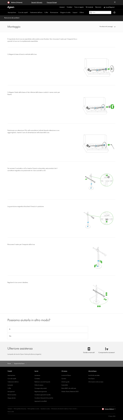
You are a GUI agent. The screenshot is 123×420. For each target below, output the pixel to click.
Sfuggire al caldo (65, 12)
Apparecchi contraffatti (41, 401)
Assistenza (37, 375)
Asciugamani (11, 391)
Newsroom (98, 7)
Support (75, 12)
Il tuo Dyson (91, 378)
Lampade (10, 385)
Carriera (64, 378)
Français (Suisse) (52, 2)
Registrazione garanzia (41, 391)
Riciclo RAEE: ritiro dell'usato (69, 388)
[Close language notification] (115, 2)
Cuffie (46, 12)
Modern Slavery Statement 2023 (70, 391)
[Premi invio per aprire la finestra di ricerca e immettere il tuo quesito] (100, 12)
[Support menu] (78, 12)
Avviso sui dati (11, 411)
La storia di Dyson (66, 375)
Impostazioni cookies (45, 408)
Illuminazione (54, 12)
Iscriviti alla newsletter (94, 375)
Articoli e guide (65, 382)
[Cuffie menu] (49, 12)
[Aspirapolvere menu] (17, 12)
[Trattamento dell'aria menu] (43, 12)
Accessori (62, 7)
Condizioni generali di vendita (43, 395)
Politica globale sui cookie (33, 408)
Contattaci (69, 7)
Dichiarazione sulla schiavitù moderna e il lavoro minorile (63, 408)
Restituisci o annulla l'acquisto (42, 382)
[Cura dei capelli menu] (29, 12)
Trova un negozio (79, 7)
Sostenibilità (65, 385)
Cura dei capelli (23, 12)
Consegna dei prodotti (41, 388)
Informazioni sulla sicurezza (95, 382)
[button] (103, 27)
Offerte (82, 12)
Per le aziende (89, 7)
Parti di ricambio (12, 395)
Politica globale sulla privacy (20, 408)
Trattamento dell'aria (36, 12)
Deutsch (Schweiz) (37, 2)
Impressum (10, 408)
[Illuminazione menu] (59, 12)
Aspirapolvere (12, 12)
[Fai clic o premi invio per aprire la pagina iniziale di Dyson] (10, 7)
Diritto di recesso (39, 385)
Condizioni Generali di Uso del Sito (44, 398)
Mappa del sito (12, 398)
